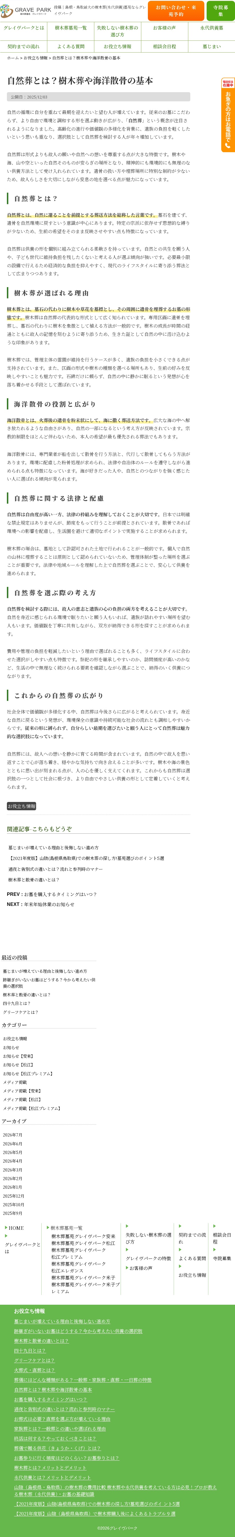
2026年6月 (12, 1143)
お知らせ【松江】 (19, 1065)
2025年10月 (13, 1204)
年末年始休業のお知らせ (49, 904)
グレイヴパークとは (23, 27)
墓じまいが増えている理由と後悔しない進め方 (53, 847)
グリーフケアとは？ (21, 1012)
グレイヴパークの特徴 (148, 1258)
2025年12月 (13, 1196)
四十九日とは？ (17, 1003)
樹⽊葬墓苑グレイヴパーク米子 (83, 1277)
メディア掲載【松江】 (23, 1099)
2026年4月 (12, 1161)
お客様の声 (164, 27)
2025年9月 (12, 1213)
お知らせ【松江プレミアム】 (28, 1073)
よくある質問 (71, 46)
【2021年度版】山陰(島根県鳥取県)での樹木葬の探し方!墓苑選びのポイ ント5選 (86, 858)
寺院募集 (220, 11)
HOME (16, 1228)
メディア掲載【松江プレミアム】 (32, 1108)
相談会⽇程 (164, 46)
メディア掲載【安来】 (23, 1091)
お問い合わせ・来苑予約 (176, 11)
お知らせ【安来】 (19, 1056)
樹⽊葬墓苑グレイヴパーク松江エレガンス (78, 1267)
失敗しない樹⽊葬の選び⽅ (117, 31)
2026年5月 (12, 1152)
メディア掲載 (15, 1082)
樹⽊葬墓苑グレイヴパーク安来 (83, 1236)
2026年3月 (12, 1170)
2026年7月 (12, 1135)
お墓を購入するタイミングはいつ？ (60, 894)
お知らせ (11, 1047)
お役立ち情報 (21, 806)
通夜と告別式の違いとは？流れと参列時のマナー (55, 869)
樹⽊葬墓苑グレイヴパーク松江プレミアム (78, 1253)
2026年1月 (12, 1187)
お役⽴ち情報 (117, 46)
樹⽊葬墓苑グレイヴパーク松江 (83, 1243)
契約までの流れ (23, 46)
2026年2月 (12, 1178)
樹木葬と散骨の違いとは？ (34, 880)
